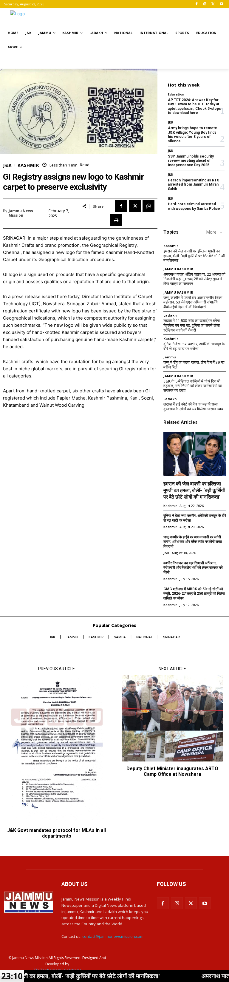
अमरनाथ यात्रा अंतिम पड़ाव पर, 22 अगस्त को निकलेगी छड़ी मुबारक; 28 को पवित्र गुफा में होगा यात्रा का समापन (194, 279)
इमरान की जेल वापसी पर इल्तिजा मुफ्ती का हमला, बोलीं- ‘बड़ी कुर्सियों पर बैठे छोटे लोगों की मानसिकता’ (194, 256)
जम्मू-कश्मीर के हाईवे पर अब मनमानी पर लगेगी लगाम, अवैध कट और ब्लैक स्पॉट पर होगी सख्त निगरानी (192, 541)
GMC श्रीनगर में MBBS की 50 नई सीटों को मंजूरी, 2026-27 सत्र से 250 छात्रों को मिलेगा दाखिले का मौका (194, 593)
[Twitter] (213, 4)
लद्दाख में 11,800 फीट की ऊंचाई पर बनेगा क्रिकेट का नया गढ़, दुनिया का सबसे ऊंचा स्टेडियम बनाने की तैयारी (191, 325)
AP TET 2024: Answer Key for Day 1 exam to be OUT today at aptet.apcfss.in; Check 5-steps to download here (194, 106)
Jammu (169, 357)
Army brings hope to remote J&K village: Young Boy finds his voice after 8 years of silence (192, 134)
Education (176, 94)
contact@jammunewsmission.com (112, 936)
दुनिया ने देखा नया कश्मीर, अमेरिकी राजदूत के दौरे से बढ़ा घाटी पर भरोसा (194, 346)
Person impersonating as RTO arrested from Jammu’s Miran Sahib (193, 184)
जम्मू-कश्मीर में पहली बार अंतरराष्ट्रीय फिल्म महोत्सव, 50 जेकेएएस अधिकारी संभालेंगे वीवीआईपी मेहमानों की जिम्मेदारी (192, 302)
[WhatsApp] (148, 206)
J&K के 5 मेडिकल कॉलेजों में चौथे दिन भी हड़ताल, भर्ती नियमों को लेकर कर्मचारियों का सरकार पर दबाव (192, 386)
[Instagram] (205, 4)
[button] (218, 62)
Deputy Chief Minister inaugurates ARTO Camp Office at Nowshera (172, 771)
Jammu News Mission (21, 213)
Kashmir (28, 165)
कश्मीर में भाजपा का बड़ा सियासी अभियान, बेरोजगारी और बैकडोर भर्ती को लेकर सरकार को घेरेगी (193, 567)
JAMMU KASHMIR (178, 269)
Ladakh (170, 315)
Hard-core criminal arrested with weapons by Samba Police (194, 206)
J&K (7, 165)
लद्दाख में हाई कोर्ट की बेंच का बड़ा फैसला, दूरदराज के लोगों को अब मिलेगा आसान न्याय (193, 406)
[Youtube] (221, 4)
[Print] (116, 220)
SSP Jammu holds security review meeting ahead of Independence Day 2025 (191, 160)
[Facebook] (196, 4)
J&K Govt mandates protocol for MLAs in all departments (56, 833)
